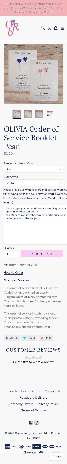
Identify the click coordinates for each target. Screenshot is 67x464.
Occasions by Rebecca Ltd (31, 433)
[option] (16, 114)
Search (12, 391)
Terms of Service (33, 410)
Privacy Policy (48, 404)
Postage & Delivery (33, 397)
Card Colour (11, 176)
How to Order (31, 391)
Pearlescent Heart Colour (19, 163)
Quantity (9, 248)
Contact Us (52, 391)
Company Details (21, 404)
